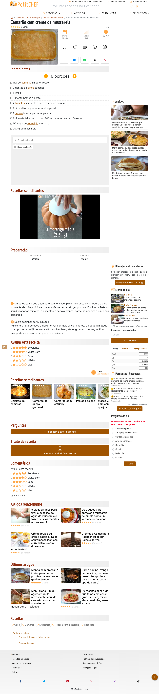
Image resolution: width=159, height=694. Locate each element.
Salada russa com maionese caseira (132, 298)
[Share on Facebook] (64, 60)
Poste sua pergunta (131, 408)
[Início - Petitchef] (12, 17)
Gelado (118, 449)
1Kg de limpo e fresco (31, 82)
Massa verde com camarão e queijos (107, 404)
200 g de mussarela (24, 128)
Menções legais (90, 668)
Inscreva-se (129, 340)
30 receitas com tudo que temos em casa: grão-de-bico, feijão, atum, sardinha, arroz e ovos (95, 597)
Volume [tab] (126, 348)
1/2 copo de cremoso (31, 123)
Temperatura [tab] (140, 348)
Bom (30, 356)
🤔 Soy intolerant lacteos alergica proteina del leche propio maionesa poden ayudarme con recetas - (127, 381)
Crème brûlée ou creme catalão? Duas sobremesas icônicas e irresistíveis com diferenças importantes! (34, 541)
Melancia (119, 453)
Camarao (29, 624)
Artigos (79, 13)
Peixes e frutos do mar (40, 637)
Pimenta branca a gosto (27, 97)
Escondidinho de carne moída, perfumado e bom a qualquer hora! (136, 310)
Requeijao (89, 624)
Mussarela (44, 624)
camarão (26, 82)
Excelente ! (33, 347)
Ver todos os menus (124, 326)
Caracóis (119, 445)
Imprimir (143, 326)
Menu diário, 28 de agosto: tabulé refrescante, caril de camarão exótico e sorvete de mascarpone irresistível (33, 598)
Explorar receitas (21, 633)
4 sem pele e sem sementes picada (39, 103)
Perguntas (108, 13)
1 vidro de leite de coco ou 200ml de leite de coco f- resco (47, 118)
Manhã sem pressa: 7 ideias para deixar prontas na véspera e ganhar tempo (44, 574)
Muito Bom (33, 351)
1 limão (17, 92)
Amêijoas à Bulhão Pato (126, 432)
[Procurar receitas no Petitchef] (132, 6)
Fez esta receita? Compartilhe (60, 453)
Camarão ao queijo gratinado (40, 404)
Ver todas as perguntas (137, 404)
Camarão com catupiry (63, 402)
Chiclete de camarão (18, 402)
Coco (17, 624)
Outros (118, 457)
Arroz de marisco (123, 441)
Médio (31, 360)
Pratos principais (26, 643)
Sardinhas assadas (124, 437)
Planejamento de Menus (128, 282)
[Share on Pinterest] (105, 60)
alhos (31, 87)
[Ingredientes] (4, 347)
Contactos (88, 654)
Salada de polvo (123, 428)
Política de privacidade (93, 659)
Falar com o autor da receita (61, 431)
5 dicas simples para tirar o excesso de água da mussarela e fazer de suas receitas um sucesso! (45, 516)
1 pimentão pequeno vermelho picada (35, 108)
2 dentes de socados (28, 87)
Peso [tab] (115, 348)
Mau (30, 364)
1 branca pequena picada (32, 113)
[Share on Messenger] (74, 60)
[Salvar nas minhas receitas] (64, 47)
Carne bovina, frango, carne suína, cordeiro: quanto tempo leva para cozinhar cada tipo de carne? (95, 576)
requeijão (32, 123)
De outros (139, 13)
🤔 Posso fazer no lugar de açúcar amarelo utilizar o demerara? (127, 397)
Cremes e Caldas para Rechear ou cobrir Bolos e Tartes (95, 536)
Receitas (51, 13)
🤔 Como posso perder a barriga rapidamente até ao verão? (126, 390)
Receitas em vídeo (20, 659)
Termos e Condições (92, 663)
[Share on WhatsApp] (84, 60)
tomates (20, 103)
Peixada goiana (85, 400)
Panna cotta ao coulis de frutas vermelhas (136, 319)
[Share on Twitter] (95, 60)
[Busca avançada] (137, 6)
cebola (19, 113)
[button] (14, 47)
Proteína (22, 637)
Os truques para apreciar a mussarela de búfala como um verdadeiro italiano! (94, 514)
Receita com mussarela (67, 624)
